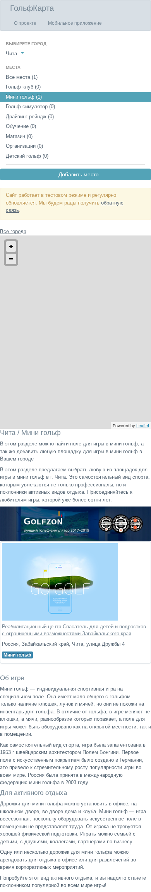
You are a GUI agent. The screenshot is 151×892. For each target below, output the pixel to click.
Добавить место (75, 174)
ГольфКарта (32, 8)
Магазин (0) (19, 136)
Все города (13, 231)
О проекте (25, 23)
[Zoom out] (11, 259)
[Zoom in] (11, 246)
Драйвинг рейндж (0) (30, 116)
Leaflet (142, 425)
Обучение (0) (21, 126)
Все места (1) (22, 77)
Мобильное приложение (75, 23)
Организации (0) (24, 146)
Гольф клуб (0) (23, 87)
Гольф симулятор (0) (30, 106)
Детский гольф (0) (27, 156)
